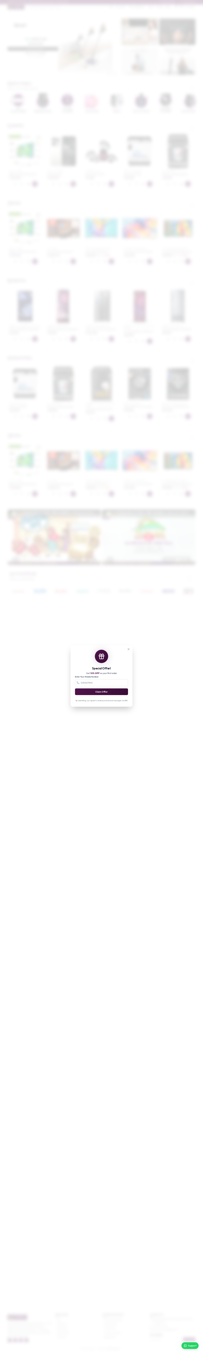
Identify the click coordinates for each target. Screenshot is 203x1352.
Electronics (120, 7)
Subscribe (189, 1339)
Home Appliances (137, 7)
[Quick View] (28, 184)
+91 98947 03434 (160, 1325)
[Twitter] (15, 1340)
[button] (60, 74)
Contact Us (62, 1337)
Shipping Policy (110, 1324)
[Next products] (192, 126)
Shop (111, 7)
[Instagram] (21, 1340)
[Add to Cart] (35, 184)
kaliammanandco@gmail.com (165, 1329)
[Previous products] (185, 126)
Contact (159, 7)
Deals (167, 7)
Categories (62, 1324)
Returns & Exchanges (113, 1319)
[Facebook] (10, 1340)
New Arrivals (62, 1328)
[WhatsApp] (15, 184)
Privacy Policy (110, 1328)
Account (190, 7)
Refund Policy (110, 1337)
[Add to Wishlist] (21, 184)
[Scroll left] (185, 86)
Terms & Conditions (112, 1333)
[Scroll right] (192, 86)
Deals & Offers (63, 1333)
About (151, 7)
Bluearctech (113, 1349)
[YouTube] (26, 1340)
